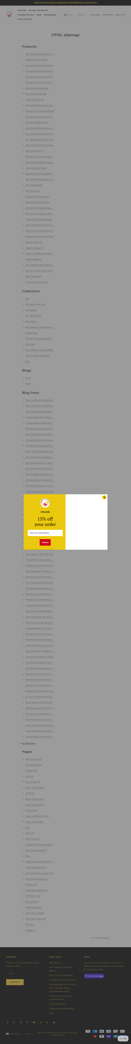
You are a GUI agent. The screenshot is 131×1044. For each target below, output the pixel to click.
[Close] (104, 497)
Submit (45, 542)
